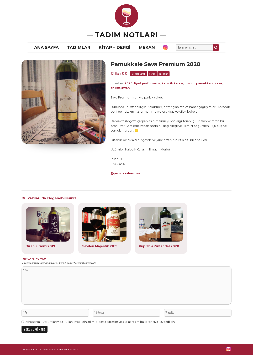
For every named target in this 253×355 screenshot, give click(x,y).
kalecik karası (172, 83)
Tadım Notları (126, 34)
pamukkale (204, 83)
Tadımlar (78, 47)
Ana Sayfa (46, 47)
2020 (129, 83)
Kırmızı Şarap (138, 73)
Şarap (152, 73)
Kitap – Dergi (114, 47)
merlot (190, 83)
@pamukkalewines (125, 173)
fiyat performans (147, 83)
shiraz (115, 88)
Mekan (147, 47)
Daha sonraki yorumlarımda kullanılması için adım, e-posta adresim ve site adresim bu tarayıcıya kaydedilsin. (99, 321)
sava (218, 83)
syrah (125, 88)
